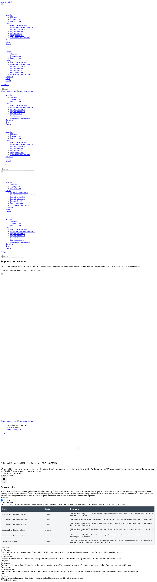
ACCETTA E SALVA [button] (9, 580)
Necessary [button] (4, 498)
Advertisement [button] (6, 567)
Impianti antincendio (17, 32)
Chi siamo (13, 17)
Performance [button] (5, 554)
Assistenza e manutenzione (20, 38)
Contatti (8, 44)
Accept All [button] (17, 473)
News (8, 42)
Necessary (7, 500)
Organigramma (15, 19)
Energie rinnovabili (17, 36)
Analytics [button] (4, 561)
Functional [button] (5, 548)
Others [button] (3, 574)
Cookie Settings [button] (6, 473)
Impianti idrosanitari (17, 29)
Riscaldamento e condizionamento (22, 27)
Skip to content (6, 2)
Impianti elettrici (16, 34)
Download (9, 40)
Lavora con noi (15, 21)
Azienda (9, 15)
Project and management (19, 25)
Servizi (8, 23)
